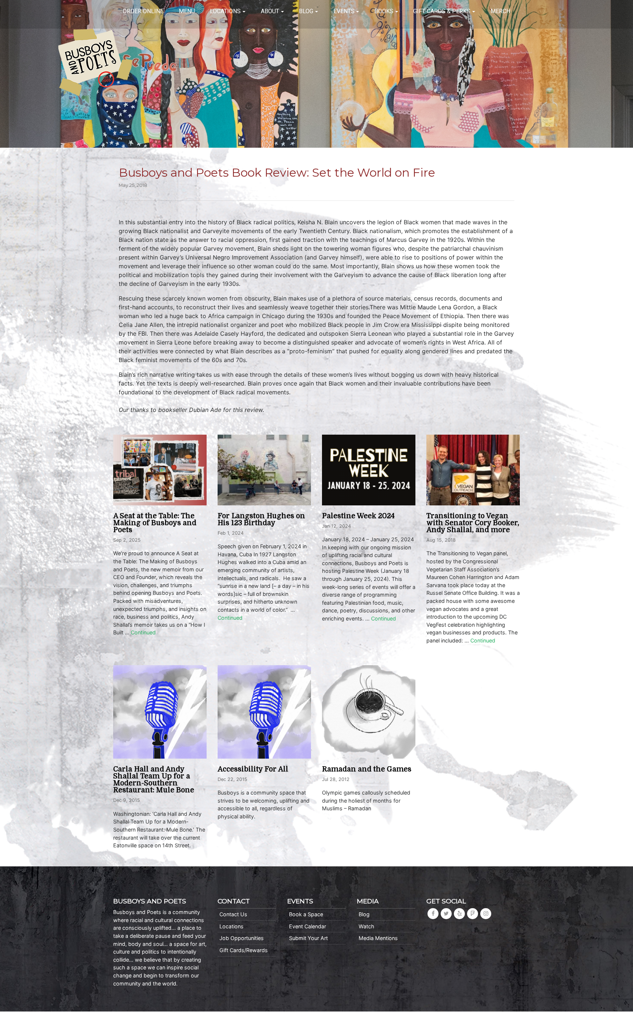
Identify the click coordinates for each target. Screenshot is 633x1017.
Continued (143, 632)
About (270, 11)
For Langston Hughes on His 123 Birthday (261, 519)
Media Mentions (378, 938)
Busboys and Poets (95, 62)
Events (344, 11)
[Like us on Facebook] (432, 913)
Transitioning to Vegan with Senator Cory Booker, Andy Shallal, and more (472, 523)
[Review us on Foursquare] (472, 913)
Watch (366, 926)
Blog (306, 11)
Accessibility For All (253, 769)
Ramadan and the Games (366, 769)
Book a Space (306, 914)
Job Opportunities (241, 938)
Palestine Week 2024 (358, 516)
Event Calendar (307, 926)
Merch (500, 11)
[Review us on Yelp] (459, 913)
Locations (225, 11)
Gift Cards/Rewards (243, 950)
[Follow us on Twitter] (446, 913)
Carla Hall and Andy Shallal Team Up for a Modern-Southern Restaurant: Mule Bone (153, 780)
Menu (187, 11)
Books (383, 11)
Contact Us (233, 914)
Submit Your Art (308, 938)
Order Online (143, 11)
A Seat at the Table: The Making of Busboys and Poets (154, 523)
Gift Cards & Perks (441, 11)
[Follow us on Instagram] (485, 913)
